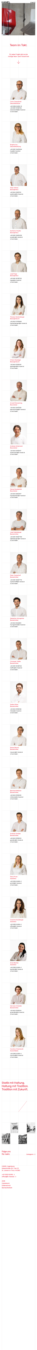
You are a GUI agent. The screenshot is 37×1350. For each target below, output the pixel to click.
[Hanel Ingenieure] (6, 2)
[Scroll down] (18, 62)
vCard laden (14, 111)
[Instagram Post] (14, 1128)
